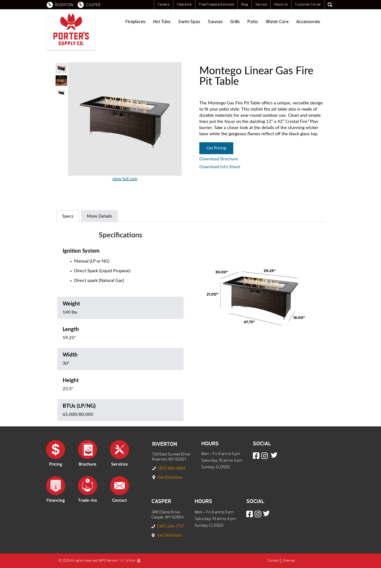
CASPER (93, 4)
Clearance (184, 4)
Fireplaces (135, 22)
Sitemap (288, 560)
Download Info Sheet (219, 167)
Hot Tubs (161, 22)
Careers (164, 4)
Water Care (277, 22)
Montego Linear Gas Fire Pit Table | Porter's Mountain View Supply (71, 29)
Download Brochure (218, 159)
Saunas (215, 22)
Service (261, 4)
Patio (252, 22)
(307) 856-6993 (171, 468)
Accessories (308, 22)
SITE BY (131, 560)
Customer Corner (308, 4)
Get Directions (170, 477)
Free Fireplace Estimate (216, 4)
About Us (281, 4)
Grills (235, 22)
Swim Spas (189, 22)
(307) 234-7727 (170, 526)
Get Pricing (216, 148)
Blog (244, 4)
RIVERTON (64, 4)
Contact (273, 560)
